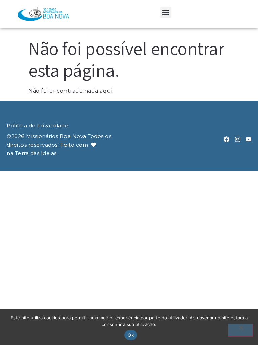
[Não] (240, 330)
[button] (165, 12)
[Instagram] (238, 139)
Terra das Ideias (36, 153)
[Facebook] (226, 139)
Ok (131, 335)
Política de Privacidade (38, 125)
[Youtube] (248, 139)
